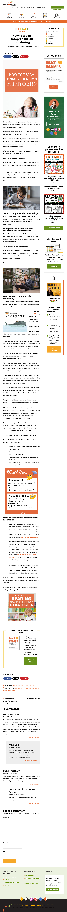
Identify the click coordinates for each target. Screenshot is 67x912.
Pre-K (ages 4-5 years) (52, 34)
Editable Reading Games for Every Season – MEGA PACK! (54, 178)
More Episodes (54, 349)
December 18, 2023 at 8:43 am (10, 773)
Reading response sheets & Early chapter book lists (54, 218)
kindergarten (18, 688)
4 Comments (22, 31)
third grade (11, 690)
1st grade (49, 38)
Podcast (23, 7)
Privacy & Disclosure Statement (45, 907)
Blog (18, 7)
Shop (43, 7)
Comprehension (18, 686)
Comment (6, 818)
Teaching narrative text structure (33, 699)
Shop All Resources (53, 228)
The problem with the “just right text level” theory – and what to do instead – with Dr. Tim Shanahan (54, 339)
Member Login (56, 9)
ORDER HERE (54, 87)
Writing (33, 17)
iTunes (53, 300)
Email (5, 851)
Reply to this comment (34, 737)
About (12, 7)
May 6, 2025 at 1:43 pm (8, 716)
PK (18, 29)
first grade (30, 688)
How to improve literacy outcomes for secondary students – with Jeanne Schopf (54, 318)
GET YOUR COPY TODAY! (31, 661)
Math (44, 17)
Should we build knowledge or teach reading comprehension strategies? (10, 701)
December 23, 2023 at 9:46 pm (16, 794)
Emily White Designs (36, 908)
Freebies (39, 7)
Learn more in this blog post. (29, 537)
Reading (21, 17)
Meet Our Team (54, 124)
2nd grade (49, 41)
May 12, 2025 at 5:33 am (14, 747)
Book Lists (56, 17)
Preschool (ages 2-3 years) (53, 31)
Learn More (54, 266)
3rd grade (49, 43)
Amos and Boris (33, 314)
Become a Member (57, 7)
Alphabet (9, 17)
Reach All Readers (9, 3)
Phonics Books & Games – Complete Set (54, 188)
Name (5, 843)
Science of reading (29, 686)
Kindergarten (50, 36)
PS (16, 29)
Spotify (53, 301)
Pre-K (25, 688)
